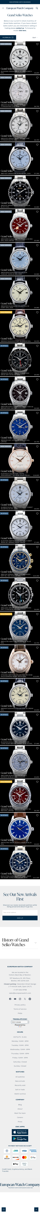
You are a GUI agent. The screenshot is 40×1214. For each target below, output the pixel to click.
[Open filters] (4, 1209)
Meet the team (20, 1113)
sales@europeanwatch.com (20, 993)
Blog (20, 1105)
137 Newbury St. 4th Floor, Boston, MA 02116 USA (20, 979)
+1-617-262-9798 (20, 990)
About (20, 1109)
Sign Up (20, 918)
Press (20, 1122)
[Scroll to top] (36, 1209)
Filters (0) (7, 37)
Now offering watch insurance (20, 2)
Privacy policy (20, 1005)
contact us (20, 28)
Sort (34, 37)
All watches (20, 1077)
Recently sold (20, 1085)
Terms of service (20, 1009)
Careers (20, 1117)
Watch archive (20, 1094)
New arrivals (20, 1081)
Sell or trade (20, 1089)
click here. (23, 30)
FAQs (20, 1013)
